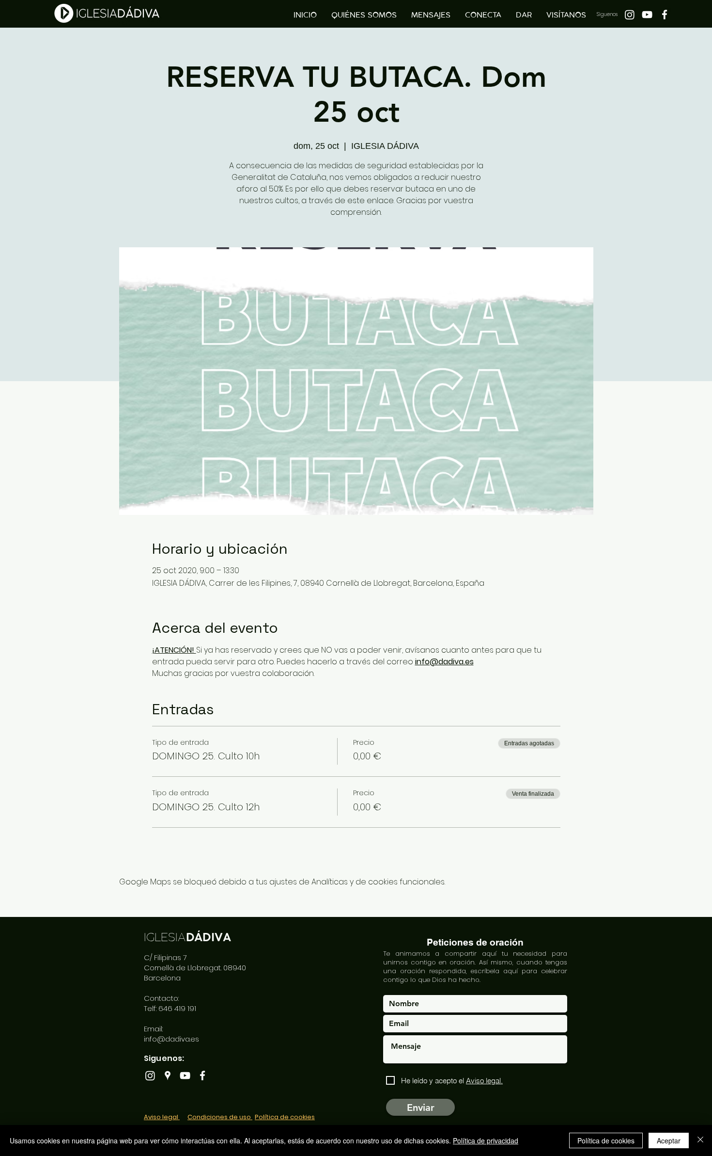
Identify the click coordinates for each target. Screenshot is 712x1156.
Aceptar (669, 1140)
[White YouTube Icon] (647, 14)
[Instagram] (629, 14)
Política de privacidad (485, 1140)
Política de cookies (606, 1140)
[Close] (700, 1140)
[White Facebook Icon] (664, 14)
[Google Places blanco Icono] (167, 1075)
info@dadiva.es (171, 1039)
